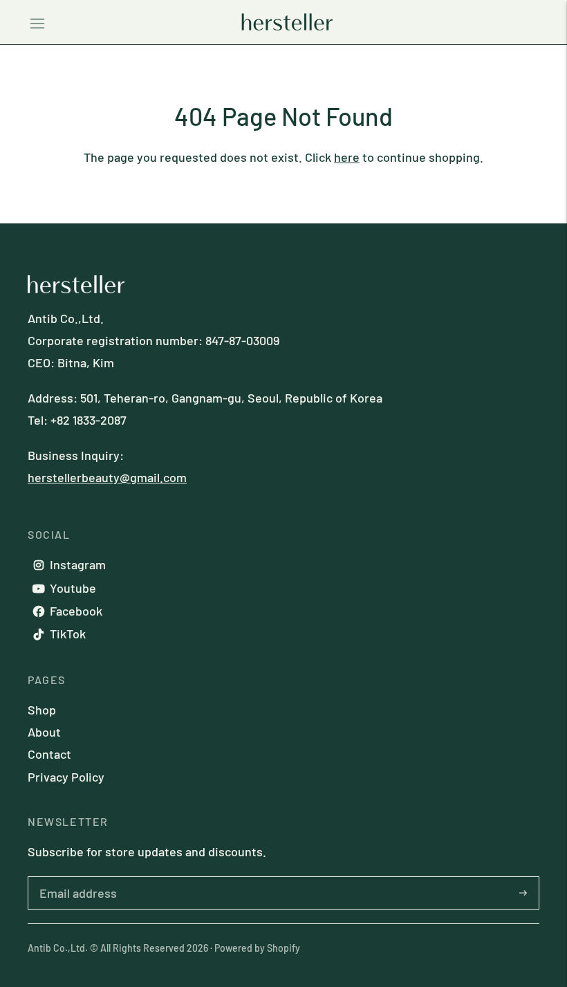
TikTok (68, 633)
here (347, 157)
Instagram (78, 564)
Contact (49, 754)
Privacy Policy (66, 776)
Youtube (73, 588)
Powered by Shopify (257, 948)
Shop (42, 709)
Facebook (76, 610)
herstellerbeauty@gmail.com (107, 477)
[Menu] (37, 22)
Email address (71, 876)
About (44, 731)
